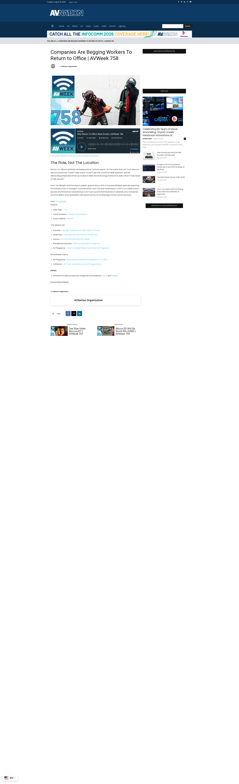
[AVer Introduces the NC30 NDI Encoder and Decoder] (149, 155)
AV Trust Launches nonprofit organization (83, 264)
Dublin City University (77, 214)
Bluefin (70, 219)
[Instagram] (181, 1)
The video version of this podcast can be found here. (75, 156)
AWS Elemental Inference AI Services (81, 235)
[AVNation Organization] (62, 300)
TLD (65, 210)
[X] (187, 1)
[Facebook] (178, 1)
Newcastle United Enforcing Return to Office (87, 260)
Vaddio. (114, 276)
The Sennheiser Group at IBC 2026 (171, 177)
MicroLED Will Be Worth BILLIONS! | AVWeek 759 (126, 331)
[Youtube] (190, 1)
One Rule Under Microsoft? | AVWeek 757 (77, 331)
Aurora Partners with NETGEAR (75, 239)
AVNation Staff (147, 138)
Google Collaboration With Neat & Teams (81, 230)
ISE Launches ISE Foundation (87, 244)
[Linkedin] (184, 1)
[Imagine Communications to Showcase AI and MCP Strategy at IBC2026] (149, 167)
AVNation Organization (69, 66)
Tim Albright (61, 201)
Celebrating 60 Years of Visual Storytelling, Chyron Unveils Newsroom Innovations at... (160, 132)
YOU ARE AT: (51, 41)
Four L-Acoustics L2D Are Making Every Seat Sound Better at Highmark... (170, 191)
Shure (104, 276)
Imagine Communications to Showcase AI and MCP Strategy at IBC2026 (170, 167)
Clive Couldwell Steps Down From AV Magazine (88, 248)
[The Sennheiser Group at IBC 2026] (149, 179)
